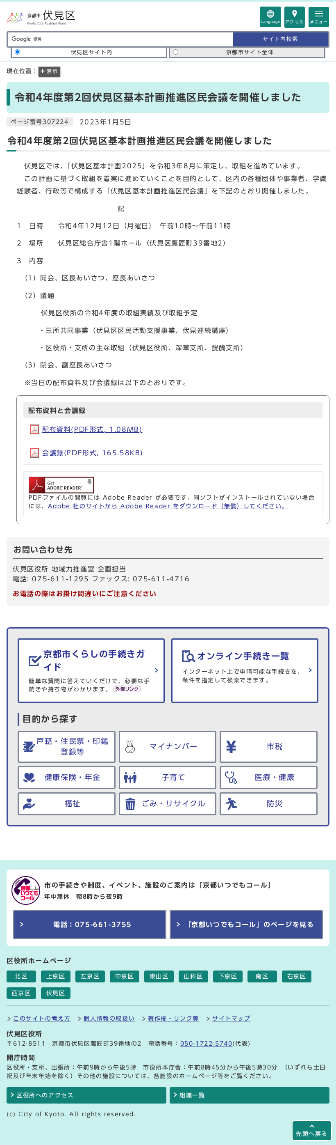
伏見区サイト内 (92, 52)
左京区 (90, 976)
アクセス (294, 22)
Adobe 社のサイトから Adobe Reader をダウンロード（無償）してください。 (168, 506)
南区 (262, 976)
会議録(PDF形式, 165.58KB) (92, 453)
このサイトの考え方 (41, 1018)
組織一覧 (192, 1095)
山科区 (193, 976)
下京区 (228, 976)
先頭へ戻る (312, 1134)
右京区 (296, 976)
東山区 (159, 976)
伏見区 (56, 993)
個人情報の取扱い (109, 1018)
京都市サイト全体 (250, 52)
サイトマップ (231, 1018)
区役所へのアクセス (45, 1095)
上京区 (56, 976)
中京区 (124, 976)
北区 (21, 976)
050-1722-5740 (206, 1043)
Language (270, 21)
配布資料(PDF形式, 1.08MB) (92, 429)
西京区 (21, 993)
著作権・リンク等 (173, 1018)
